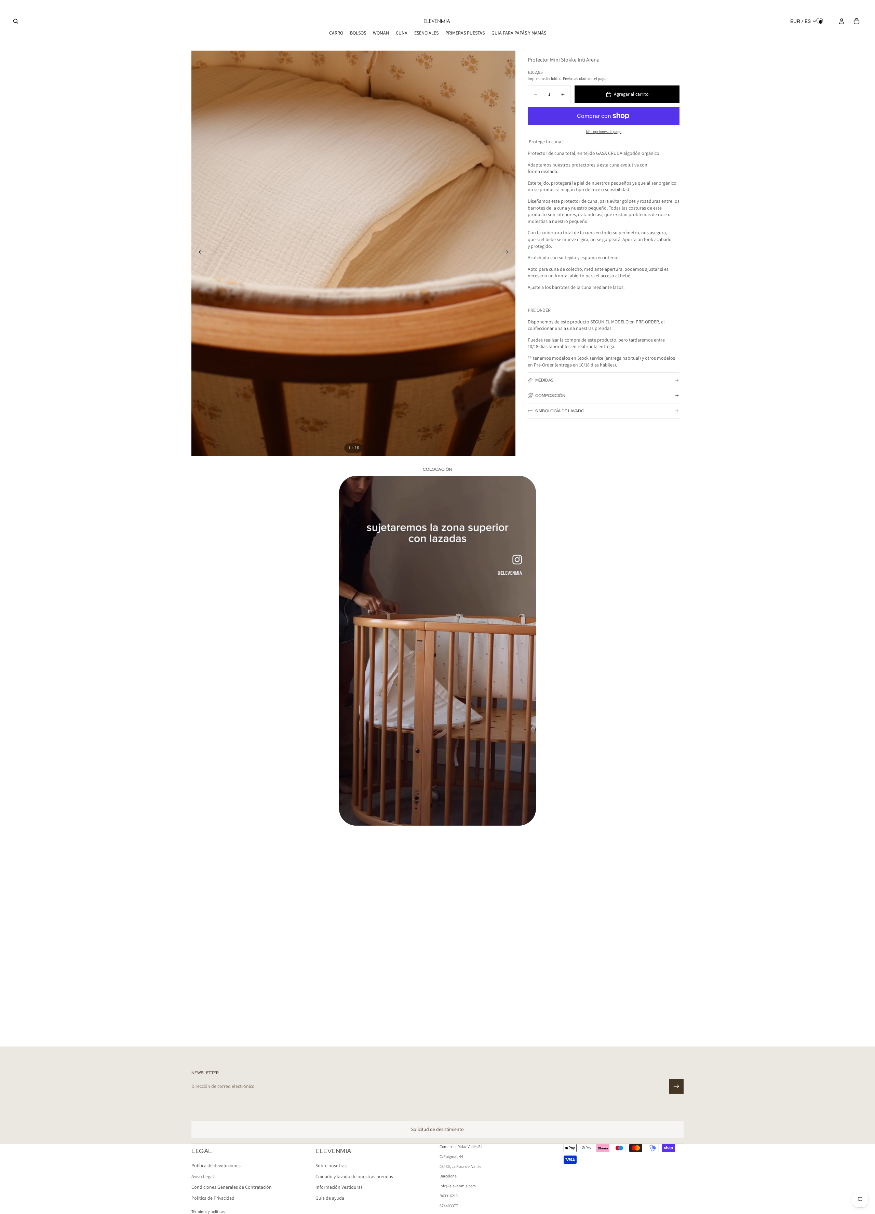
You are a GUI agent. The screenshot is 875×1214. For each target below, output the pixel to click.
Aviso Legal (202, 1176)
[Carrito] (856, 21)
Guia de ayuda (329, 1198)
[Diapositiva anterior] (198, 253)
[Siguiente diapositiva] (507, 253)
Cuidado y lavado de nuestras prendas (354, 1176)
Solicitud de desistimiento (437, 1129)
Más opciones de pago (603, 131)
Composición (550, 395)
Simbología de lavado (559, 411)
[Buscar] (15, 21)
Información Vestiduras (339, 1187)
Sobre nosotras (331, 1166)
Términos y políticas (208, 1211)
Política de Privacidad (212, 1198)
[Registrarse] (676, 1086)
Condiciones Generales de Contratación (231, 1187)
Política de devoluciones (216, 1166)
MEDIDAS (544, 380)
